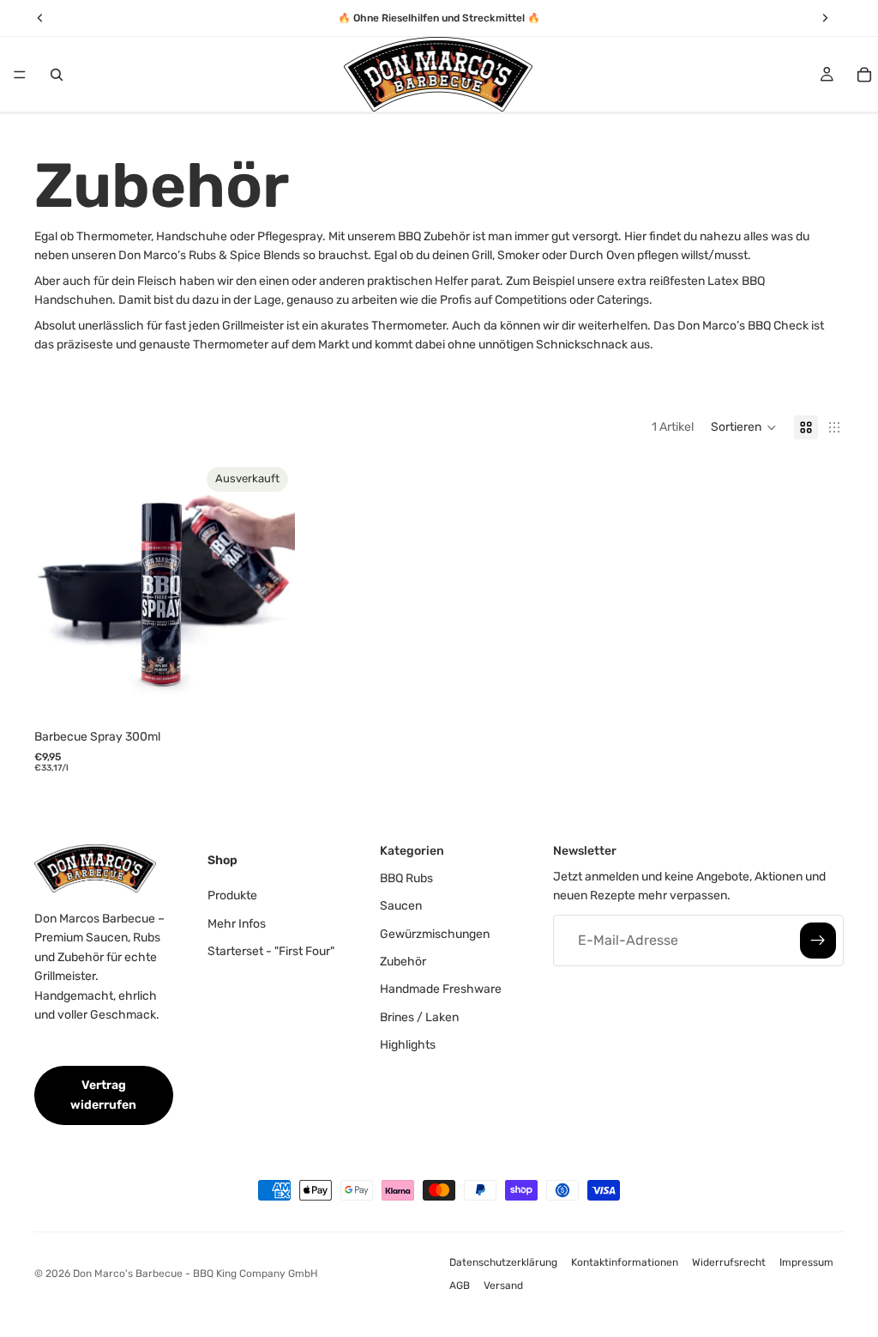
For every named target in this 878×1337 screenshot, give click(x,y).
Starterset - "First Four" (270, 950)
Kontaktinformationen (624, 1262)
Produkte (232, 895)
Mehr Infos (236, 923)
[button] (744, 427)
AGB (459, 1286)
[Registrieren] (818, 940)
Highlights (408, 1045)
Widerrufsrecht (729, 1262)
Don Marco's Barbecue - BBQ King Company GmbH (195, 1273)
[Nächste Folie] (269, 590)
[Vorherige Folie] (60, 590)
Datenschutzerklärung (503, 1262)
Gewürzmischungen (435, 933)
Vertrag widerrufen (103, 1094)
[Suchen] (56, 75)
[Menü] (19, 74)
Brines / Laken (419, 1016)
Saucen (401, 905)
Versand (503, 1286)
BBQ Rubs (406, 877)
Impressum (806, 1262)
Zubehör (403, 960)
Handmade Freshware (441, 989)
